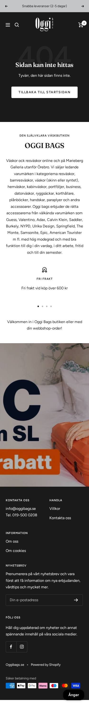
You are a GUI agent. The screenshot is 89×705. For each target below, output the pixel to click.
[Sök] (17, 25)
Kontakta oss (60, 518)
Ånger (73, 695)
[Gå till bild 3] (46, 306)
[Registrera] (76, 600)
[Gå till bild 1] (38, 306)
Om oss (12, 541)
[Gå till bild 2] (42, 306)
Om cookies (16, 550)
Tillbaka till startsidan (44, 92)
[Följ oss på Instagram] (21, 646)
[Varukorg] (80, 24)
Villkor (54, 508)
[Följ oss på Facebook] (11, 646)
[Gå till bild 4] (51, 306)
